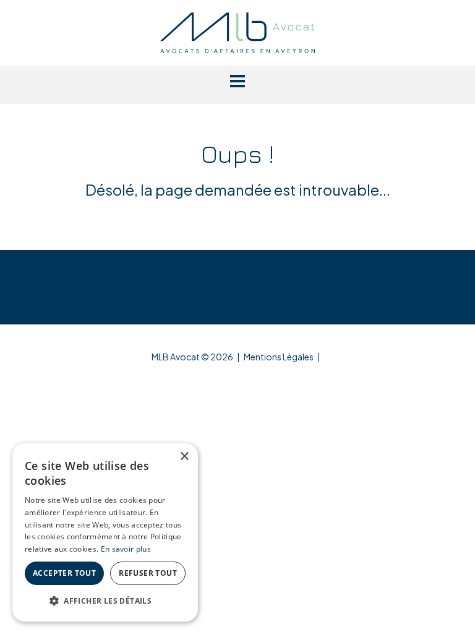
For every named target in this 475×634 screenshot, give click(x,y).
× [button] (184, 456)
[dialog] (105, 532)
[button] (237, 81)
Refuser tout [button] (148, 573)
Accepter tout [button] (64, 573)
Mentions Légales (279, 356)
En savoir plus (126, 549)
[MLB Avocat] (237, 31)
